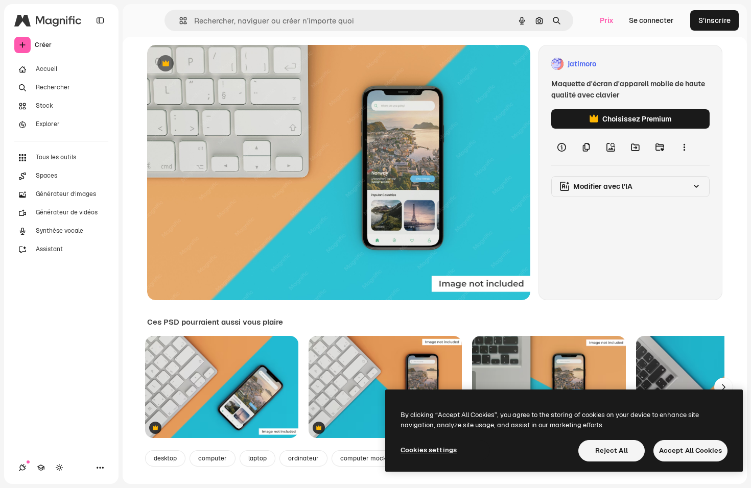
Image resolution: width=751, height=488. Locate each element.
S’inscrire (714, 20)
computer (212, 458)
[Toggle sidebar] (100, 20)
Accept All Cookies (690, 450)
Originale (214, 64)
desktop (165, 458)
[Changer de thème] (59, 467)
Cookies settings (429, 450)
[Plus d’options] (684, 147)
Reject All (611, 450)
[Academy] (41, 467)
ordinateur (303, 458)
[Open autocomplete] (179, 21)
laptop (257, 458)
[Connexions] (22, 467)
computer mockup (367, 458)
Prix (607, 20)
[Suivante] (723, 387)
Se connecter (651, 20)
